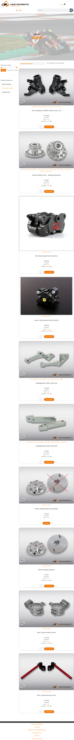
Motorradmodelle (6, 84)
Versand (48, 119)
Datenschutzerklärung (37, 724)
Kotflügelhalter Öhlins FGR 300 (46, 446)
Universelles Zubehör (7, 88)
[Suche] (71, 10)
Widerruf (37, 735)
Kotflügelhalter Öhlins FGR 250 (46, 383)
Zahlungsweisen (37, 732)
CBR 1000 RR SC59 (25, 169)
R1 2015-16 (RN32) (34, 379)
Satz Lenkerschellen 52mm (46, 632)
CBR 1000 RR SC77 (34, 169)
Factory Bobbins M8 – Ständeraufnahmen (46, 175)
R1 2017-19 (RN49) (42, 379)
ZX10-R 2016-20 (51, 106)
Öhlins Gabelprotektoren (46, 570)
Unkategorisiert (6, 92)
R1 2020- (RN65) (50, 379)
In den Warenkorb (49, 126)
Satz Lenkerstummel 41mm (46, 695)
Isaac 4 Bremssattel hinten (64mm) (46, 320)
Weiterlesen (46, 523)
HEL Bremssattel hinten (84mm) (46, 256)
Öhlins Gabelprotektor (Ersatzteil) (46, 509)
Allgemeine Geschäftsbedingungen (37, 730)
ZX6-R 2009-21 (49, 171)
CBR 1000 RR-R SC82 (43, 169)
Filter (3, 70)
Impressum (37, 727)
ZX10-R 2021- (58, 106)
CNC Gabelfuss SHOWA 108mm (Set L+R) (46, 110)
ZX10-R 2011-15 (44, 106)
